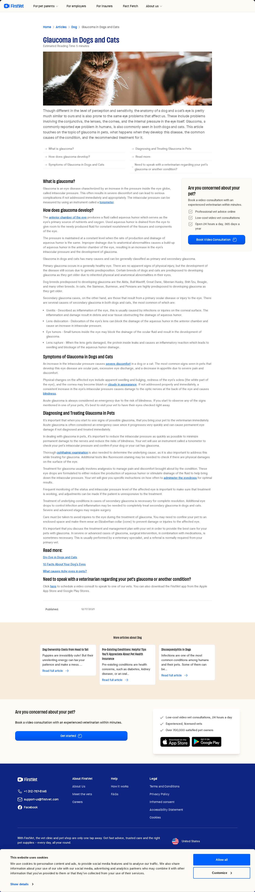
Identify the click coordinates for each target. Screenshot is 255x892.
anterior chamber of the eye (68, 217)
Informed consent (162, 802)
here (53, 586)
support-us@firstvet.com (41, 799)
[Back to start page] (14, 6)
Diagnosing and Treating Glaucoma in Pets (163, 149)
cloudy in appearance (122, 384)
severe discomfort (118, 364)
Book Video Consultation (213, 240)
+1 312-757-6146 (35, 791)
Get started (68, 736)
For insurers (104, 6)
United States (191, 841)
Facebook (31, 807)
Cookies (155, 817)
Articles (61, 27)
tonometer (107, 202)
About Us (78, 786)
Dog (74, 27)
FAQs (114, 794)
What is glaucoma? (61, 149)
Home (47, 27)
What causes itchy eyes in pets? (65, 571)
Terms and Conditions (164, 786)
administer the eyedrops (180, 478)
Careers (77, 802)
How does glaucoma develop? (69, 157)
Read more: (143, 157)
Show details (19, 884)
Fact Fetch (130, 6)
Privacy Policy (159, 794)
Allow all (222, 859)
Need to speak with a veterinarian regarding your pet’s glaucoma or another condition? (171, 167)
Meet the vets (82, 794)
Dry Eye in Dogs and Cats (60, 557)
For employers (76, 6)
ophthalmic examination (72, 453)
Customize (219, 872)
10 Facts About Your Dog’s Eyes (64, 564)
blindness (49, 394)
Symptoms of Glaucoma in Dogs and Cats (76, 165)
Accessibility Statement (166, 810)
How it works (119, 786)
